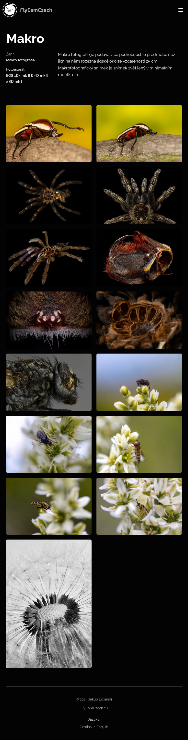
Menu (181, 10)
